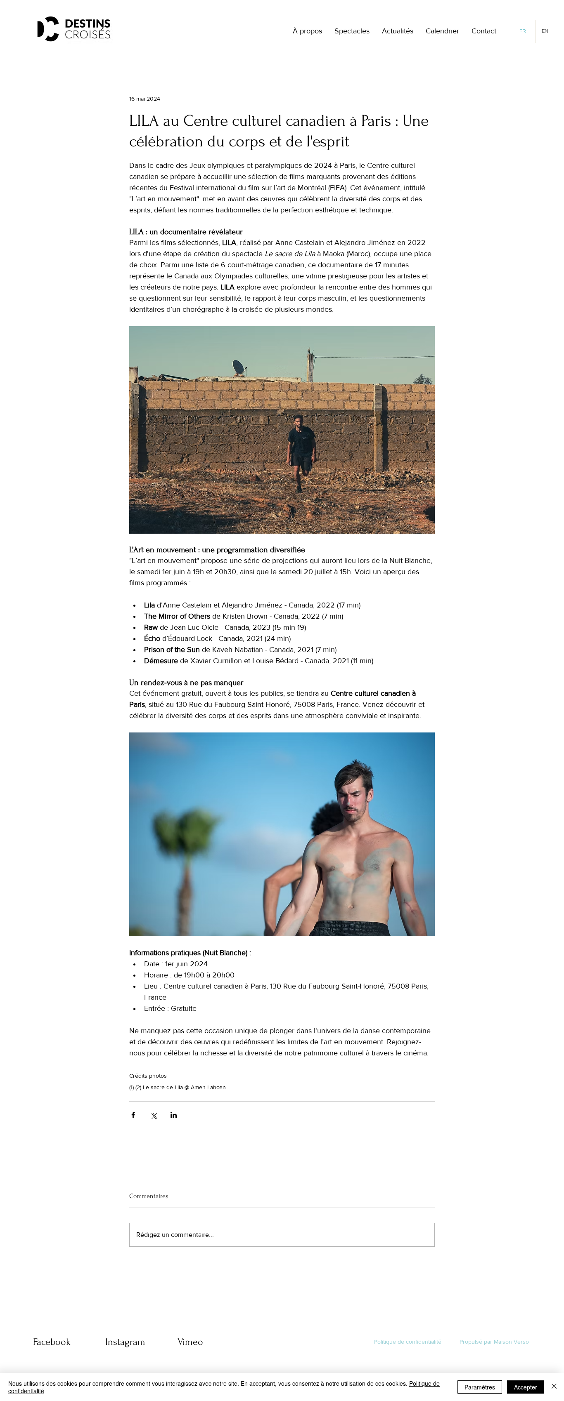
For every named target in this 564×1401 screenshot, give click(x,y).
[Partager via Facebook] (133, 1115)
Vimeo (190, 1341)
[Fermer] (554, 1387)
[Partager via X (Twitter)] (153, 1115)
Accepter (525, 1387)
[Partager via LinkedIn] (174, 1115)
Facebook (52, 1341)
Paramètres (479, 1387)
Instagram (125, 1341)
